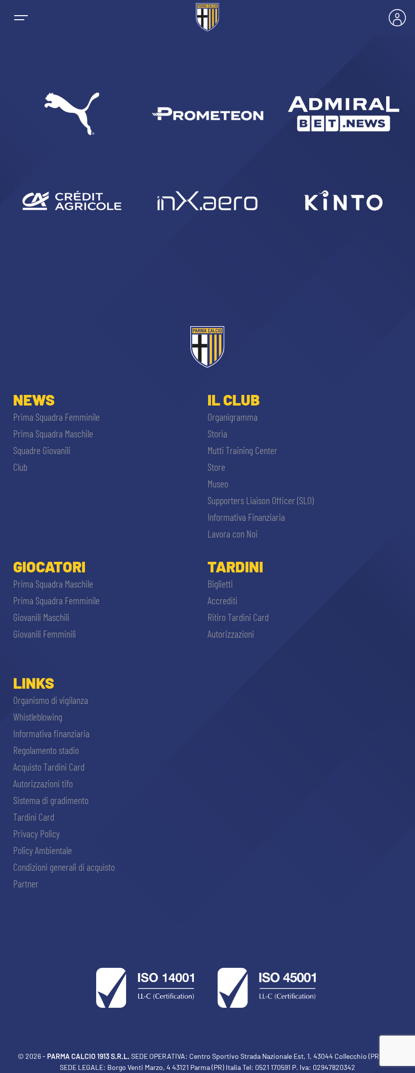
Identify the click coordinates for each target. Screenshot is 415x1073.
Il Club (234, 399)
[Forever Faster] (72, 114)
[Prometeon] (207, 114)
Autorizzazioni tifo (43, 783)
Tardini (235, 566)
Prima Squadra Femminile (56, 417)
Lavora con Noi (233, 533)
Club (20, 467)
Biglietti (220, 583)
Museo (218, 483)
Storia (217, 433)
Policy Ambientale (42, 850)
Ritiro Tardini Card (238, 617)
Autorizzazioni (231, 634)
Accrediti (222, 600)
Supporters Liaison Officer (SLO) (261, 500)
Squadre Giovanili (41, 450)
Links (33, 683)
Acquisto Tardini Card (49, 767)
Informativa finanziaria (51, 733)
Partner (25, 883)
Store (216, 467)
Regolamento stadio (46, 750)
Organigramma (233, 417)
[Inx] (207, 200)
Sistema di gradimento (51, 800)
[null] (343, 114)
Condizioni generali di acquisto (64, 867)
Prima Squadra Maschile (53, 433)
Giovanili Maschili (41, 617)
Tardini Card (33, 817)
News (34, 399)
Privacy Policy (36, 833)
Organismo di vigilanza (50, 700)
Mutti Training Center (242, 450)
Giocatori (49, 566)
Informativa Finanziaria (246, 517)
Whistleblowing (37, 716)
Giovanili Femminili (44, 634)
